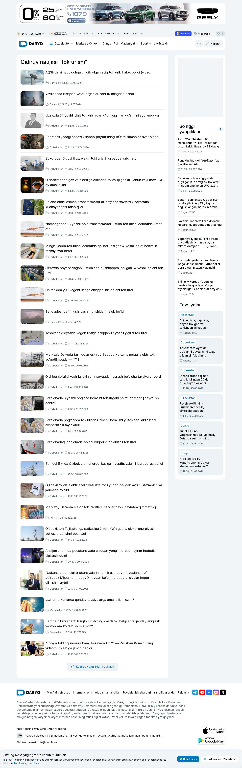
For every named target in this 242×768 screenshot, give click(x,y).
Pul (116, 43)
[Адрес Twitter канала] (223, 692)
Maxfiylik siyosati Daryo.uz (29, 763)
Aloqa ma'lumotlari (107, 692)
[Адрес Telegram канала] (195, 692)
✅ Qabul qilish (188, 759)
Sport (144, 43)
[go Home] (28, 693)
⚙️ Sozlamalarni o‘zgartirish (219, 759)
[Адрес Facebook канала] (209, 692)
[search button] (199, 43)
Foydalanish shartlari (137, 692)
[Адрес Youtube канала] (202, 692)
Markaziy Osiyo (86, 43)
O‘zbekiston (62, 43)
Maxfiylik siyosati (58, 692)
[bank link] (58, 34)
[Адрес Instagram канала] (216, 692)
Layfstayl (160, 43)
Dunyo (106, 43)
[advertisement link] (183, 33)
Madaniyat (128, 43)
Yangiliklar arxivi (164, 692)
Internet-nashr (82, 692)
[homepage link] (31, 44)
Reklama (183, 692)
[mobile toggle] (51, 43)
